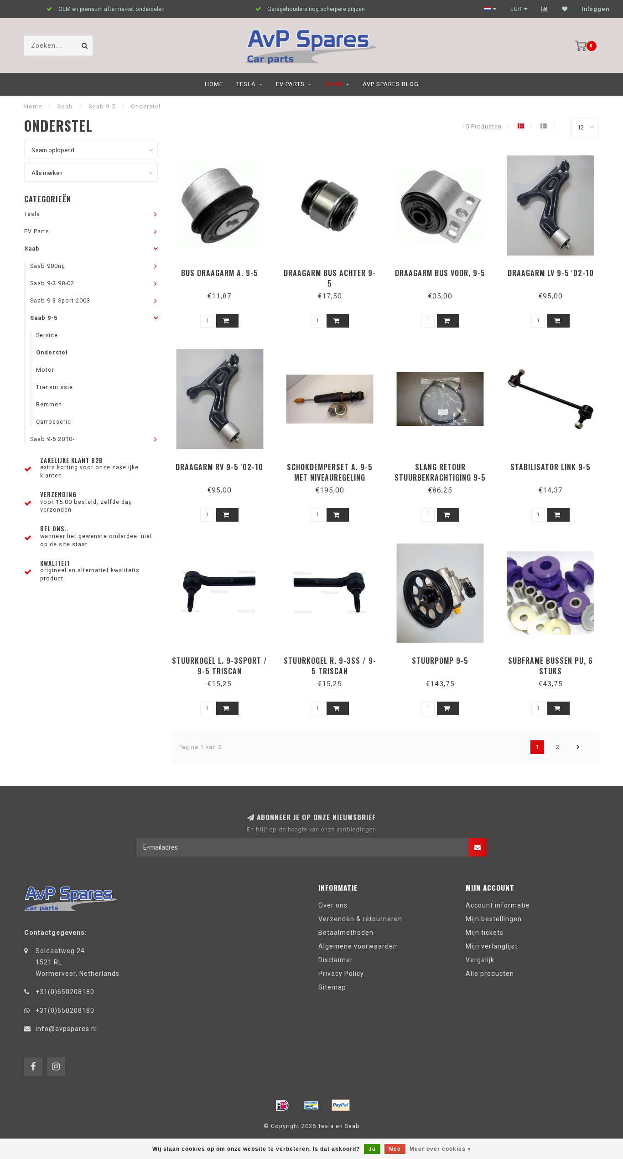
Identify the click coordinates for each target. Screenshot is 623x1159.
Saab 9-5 (43, 317)
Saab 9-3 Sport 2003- (61, 300)
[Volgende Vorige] (578, 747)
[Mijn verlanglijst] (565, 9)
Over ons (333, 905)
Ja (372, 1149)
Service (47, 335)
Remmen (49, 404)
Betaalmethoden (346, 932)
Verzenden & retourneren (360, 919)
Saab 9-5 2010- (52, 439)
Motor (45, 369)
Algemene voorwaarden (357, 946)
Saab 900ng (47, 265)
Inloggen (595, 9)
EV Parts (290, 84)
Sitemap (332, 987)
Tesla (246, 84)
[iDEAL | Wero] (282, 1105)
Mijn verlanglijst (492, 946)
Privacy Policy (341, 973)
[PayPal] (340, 1105)
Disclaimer (335, 960)
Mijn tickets (485, 932)
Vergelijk (480, 960)
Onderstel (52, 352)
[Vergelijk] (544, 9)
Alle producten (490, 973)
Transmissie (54, 387)
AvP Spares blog (391, 84)
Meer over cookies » (440, 1149)
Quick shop (223, 270)
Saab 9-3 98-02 (52, 283)
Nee (395, 1149)
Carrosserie (53, 421)
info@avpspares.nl (66, 1028)
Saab (334, 84)
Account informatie (498, 905)
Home (214, 84)
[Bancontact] (311, 1105)
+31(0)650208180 (65, 991)
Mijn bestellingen (494, 919)
